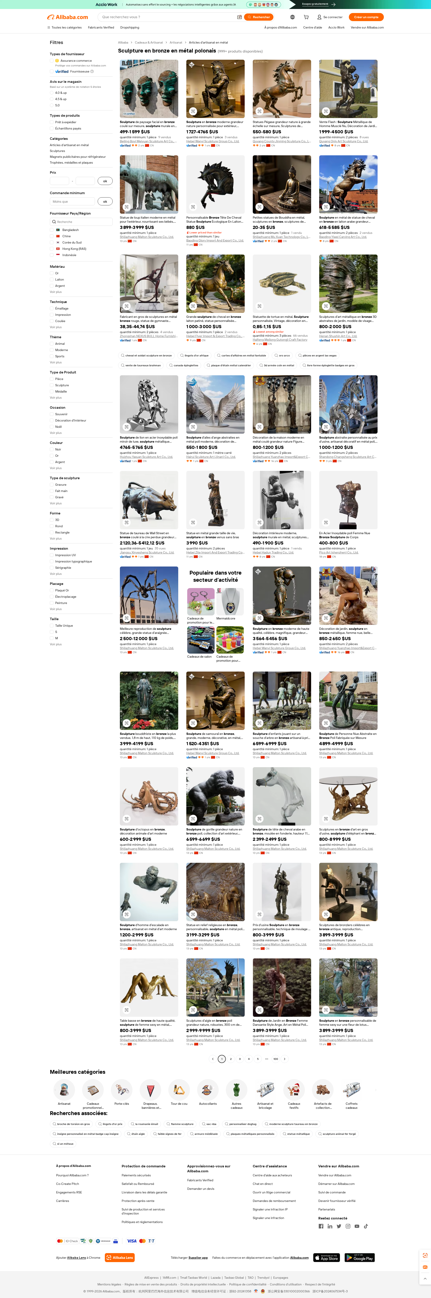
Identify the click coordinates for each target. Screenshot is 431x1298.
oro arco (284, 355)
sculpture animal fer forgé (339, 1133)
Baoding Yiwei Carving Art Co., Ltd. (343, 237)
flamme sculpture (182, 1124)
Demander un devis (200, 1188)
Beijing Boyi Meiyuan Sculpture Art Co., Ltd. (149, 141)
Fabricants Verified (200, 1180)
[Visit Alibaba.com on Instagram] (348, 1226)
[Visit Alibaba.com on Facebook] (321, 1226)
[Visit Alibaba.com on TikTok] (366, 1226)
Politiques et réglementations (142, 1222)
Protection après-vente (138, 1201)
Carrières (62, 1201)
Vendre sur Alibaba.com (334, 1175)
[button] (239, 17)
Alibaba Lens (76, 1257)
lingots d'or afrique (197, 355)
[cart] (307, 18)
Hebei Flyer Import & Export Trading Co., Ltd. (215, 336)
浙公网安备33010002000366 (289, 1291)
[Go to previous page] (213, 1059)
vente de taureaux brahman (143, 365)
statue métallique (298, 1133)
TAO (250, 1277)
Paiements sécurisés (136, 1175)
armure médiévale (206, 1133)
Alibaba (123, 42)
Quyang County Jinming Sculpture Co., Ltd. (282, 141)
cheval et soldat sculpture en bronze (148, 355)
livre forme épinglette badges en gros (330, 365)
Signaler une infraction (268, 1218)
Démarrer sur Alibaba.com (336, 1184)
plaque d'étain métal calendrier (231, 365)
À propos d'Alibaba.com (73, 1166)
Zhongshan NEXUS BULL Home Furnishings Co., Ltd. (149, 336)
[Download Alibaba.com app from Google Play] (360, 1257)
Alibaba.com (299, 1257)
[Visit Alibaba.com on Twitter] (339, 1226)
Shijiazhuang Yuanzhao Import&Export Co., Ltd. (282, 457)
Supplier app (198, 1257)
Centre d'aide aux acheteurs (272, 1175)
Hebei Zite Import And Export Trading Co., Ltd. (215, 552)
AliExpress (151, 1277)
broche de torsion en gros (73, 1124)
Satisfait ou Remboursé (138, 1184)
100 (275, 1059)
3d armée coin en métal (279, 365)
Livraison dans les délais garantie (144, 1192)
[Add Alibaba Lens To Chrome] (120, 1257)
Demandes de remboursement (274, 1201)
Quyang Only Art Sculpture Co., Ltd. (343, 141)
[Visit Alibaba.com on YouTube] (357, 1226)
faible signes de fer (170, 1133)
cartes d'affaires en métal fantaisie (244, 355)
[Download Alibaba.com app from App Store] (326, 1257)
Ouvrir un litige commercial (271, 1192)
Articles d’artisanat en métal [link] (208, 42)
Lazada (215, 1277)
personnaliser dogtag (242, 1124)
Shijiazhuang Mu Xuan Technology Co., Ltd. (282, 237)
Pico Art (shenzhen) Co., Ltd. (338, 552)
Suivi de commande (332, 1192)
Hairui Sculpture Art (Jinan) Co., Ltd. (211, 457)
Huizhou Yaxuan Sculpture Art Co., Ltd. (146, 457)
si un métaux (65, 1143)
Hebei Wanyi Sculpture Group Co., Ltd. (212, 141)
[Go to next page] (285, 1059)
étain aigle (138, 1133)
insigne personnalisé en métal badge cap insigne (88, 1133)
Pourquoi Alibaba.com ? (72, 1175)
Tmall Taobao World (193, 1277)
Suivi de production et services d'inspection (143, 1211)
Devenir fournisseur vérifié (337, 1201)
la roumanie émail (146, 1124)
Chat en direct (263, 1184)
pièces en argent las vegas (319, 355)
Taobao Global (234, 1277)
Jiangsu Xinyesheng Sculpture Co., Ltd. (147, 552)
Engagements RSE (69, 1192)
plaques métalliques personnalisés (252, 1133)
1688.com (169, 1277)
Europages (280, 1277)
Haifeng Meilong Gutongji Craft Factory (280, 339)
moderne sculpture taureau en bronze (293, 1124)
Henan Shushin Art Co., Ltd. (338, 336)
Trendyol (263, 1277)
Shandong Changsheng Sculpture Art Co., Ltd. (348, 457)
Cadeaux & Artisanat (149, 42)
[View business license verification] (256, 1291)
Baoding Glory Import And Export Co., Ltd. (215, 240)
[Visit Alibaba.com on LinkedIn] (330, 1226)
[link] (425, 1255)
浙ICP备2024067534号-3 (330, 1291)
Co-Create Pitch (67, 1184)
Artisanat (176, 42)
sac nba (211, 1124)
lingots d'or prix (112, 1124)
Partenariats (326, 1209)
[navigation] (81, 551)
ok (105, 181)
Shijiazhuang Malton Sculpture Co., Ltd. (147, 237)
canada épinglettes (186, 365)
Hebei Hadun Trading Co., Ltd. (273, 552)
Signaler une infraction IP (270, 1209)
